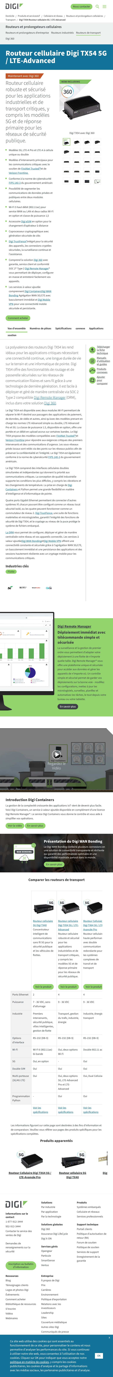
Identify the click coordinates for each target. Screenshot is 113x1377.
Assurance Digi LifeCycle (54, 1234)
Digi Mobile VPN (52, 541)
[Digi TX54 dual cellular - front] (76, 151)
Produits (82, 1202)
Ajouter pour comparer (102, 380)
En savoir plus (68, 706)
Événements (12, 1295)
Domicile (10, 16)
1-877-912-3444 (14, 1222)
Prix (43, 1285)
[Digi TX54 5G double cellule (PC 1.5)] (66, 151)
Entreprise (47, 1276)
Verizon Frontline (15, 440)
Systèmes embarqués (89, 1207)
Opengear (46, 1251)
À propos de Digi (50, 1280)
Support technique (87, 1224)
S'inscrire (11, 1309)
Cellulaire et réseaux (88, 1212)
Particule (46, 1256)
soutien (12, 335)
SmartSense (48, 1260)
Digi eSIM (26, 221)
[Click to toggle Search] (97, 7)
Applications (96, 328)
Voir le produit (43, 987)
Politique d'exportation (54, 1299)
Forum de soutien (87, 1242)
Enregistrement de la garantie (88, 1259)
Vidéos (9, 1313)
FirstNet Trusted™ (31, 169)
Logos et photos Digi (17, 1290)
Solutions (46, 1202)
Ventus (45, 1265)
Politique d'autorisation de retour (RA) (91, 1236)
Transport (10, 19)
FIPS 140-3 (15, 183)
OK (99, 1356)
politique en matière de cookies (29, 1362)
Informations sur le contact (17, 1215)
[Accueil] (18, 7)
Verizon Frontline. (18, 173)
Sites (44, 1317)
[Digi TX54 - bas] (87, 181)
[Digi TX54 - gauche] (97, 171)
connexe (80, 328)
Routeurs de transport (88, 33)
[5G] (10, 588)
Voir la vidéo (15, 826)
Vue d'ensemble (17, 328)
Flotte (11, 572)
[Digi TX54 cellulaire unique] (97, 142)
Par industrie (48, 1207)
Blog (8, 1280)
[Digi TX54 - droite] (66, 181)
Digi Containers (33, 291)
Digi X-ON (46, 1238)
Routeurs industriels (62, 33)
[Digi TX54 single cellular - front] (87, 151)
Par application (49, 1212)
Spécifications (63, 328)
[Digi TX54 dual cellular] (76, 142)
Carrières (46, 1290)
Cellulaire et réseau (53, 16)
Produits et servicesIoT (29, 16)
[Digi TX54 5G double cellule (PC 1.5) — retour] (87, 171)
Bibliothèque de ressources (21, 1304)
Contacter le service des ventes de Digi (19, 1233)
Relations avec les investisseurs (51, 1306)
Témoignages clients (17, 1285)
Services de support (88, 1252)
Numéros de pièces (40, 328)
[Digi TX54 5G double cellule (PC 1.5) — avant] (66, 161)
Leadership (47, 1313)
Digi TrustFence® (18, 241)
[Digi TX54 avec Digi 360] (66, 142)
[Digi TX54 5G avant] (97, 151)
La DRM (10, 532)
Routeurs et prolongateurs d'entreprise (27, 33)
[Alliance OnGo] (49, 588)
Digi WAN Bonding (31, 541)
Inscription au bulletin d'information (20, 1265)
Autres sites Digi (50, 1327)
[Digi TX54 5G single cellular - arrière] (66, 171)
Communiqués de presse (55, 1332)
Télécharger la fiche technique (102, 350)
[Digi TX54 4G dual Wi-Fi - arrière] (87, 161)
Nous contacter (81, 6)
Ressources (12, 1276)
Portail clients (84, 1229)
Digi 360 (10, 39)
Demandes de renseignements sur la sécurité (18, 1247)
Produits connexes (102, 370)
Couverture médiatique (54, 1322)
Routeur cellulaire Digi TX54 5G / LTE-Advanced (68, 925)
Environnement (49, 1295)
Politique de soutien (88, 1247)
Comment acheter (18, 318)
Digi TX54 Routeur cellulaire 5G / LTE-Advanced (42, 19)
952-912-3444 (13, 1226)
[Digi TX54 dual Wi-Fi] (87, 142)
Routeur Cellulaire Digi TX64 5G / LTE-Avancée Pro (93, 925)
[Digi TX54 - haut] (76, 181)
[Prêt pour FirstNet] (23, 588)
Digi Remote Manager (37, 268)
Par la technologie (51, 1216)
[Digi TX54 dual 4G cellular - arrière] (76, 161)
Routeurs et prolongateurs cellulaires (84, 16)
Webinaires (12, 1318)
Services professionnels (90, 1216)
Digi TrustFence (43, 513)
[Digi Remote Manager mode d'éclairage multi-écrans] (97, 181)
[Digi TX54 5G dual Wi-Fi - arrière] (97, 161)
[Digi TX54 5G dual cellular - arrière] (76, 171)
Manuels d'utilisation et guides (102, 361)
